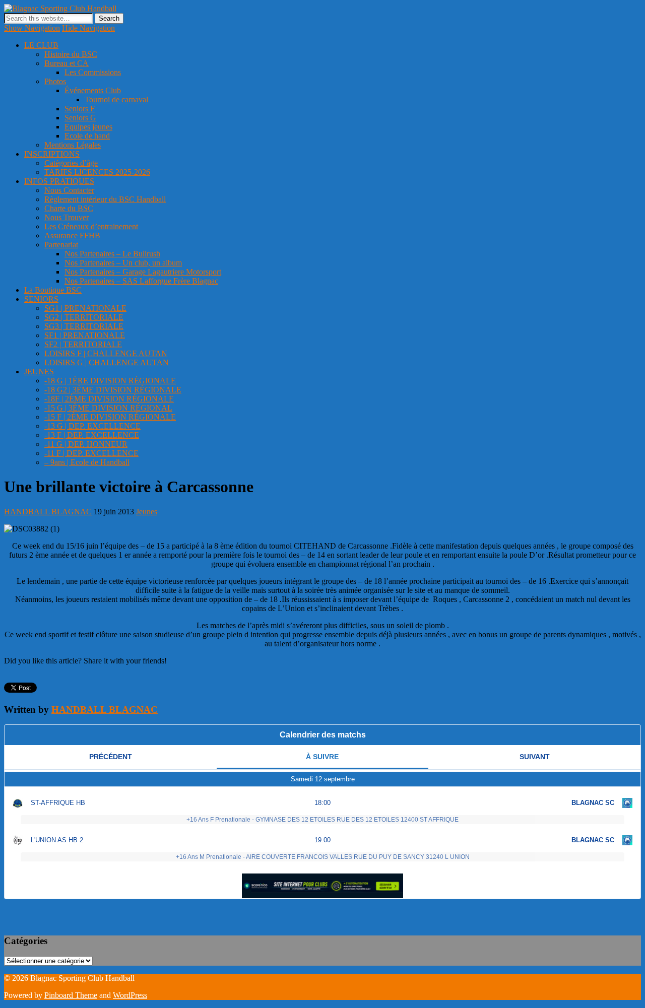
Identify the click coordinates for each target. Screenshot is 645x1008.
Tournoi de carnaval (116, 99)
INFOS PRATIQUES (59, 181)
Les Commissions (92, 72)
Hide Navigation (88, 28)
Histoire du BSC (70, 54)
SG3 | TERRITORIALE (83, 326)
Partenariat (61, 244)
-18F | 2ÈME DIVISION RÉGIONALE (109, 398)
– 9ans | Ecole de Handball (87, 462)
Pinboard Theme (70, 995)
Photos (55, 81)
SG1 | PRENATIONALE (85, 308)
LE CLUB (41, 45)
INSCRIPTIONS (52, 154)
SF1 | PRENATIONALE (84, 335)
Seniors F (79, 108)
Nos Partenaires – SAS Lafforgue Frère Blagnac (141, 281)
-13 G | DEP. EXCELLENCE (92, 426)
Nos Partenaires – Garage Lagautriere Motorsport (142, 271)
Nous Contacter (69, 190)
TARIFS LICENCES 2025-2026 (97, 172)
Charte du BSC (68, 208)
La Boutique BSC (53, 290)
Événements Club (92, 90)
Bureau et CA (66, 63)
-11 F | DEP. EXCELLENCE (91, 453)
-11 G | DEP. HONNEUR (85, 444)
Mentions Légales (72, 145)
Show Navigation (32, 28)
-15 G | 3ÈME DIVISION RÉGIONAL (108, 408)
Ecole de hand (87, 135)
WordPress (130, 995)
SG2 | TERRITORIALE (83, 317)
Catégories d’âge (71, 163)
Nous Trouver (66, 217)
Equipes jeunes (88, 126)
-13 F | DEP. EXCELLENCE (91, 435)
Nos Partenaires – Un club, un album (123, 262)
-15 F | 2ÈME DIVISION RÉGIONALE (110, 417)
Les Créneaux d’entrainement (91, 226)
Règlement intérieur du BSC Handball (105, 199)
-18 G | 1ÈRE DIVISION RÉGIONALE (110, 380)
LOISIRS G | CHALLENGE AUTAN (106, 362)
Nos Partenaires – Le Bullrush (112, 253)
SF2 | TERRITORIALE (83, 344)
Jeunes (146, 511)
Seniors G (80, 117)
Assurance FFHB (72, 235)
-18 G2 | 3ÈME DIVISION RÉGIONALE (112, 389)
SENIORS (41, 299)
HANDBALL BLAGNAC (48, 511)
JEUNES (39, 371)
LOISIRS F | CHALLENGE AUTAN (105, 353)
